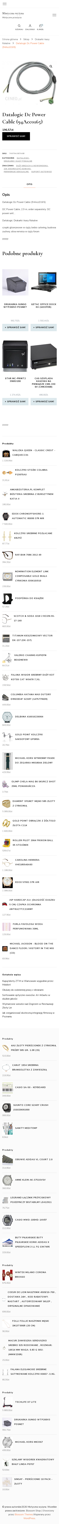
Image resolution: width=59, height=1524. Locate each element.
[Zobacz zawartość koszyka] (40, 26)
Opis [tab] (29, 184)
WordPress (29, 1518)
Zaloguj (30, 29)
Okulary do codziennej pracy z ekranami (22, 990)
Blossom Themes (24, 1514)
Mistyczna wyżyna (13, 13)
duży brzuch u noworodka (32, 165)
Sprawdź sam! (16, 136)
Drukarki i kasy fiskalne (18, 161)
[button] (51, 66)
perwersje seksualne (16, 171)
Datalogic (23, 158)
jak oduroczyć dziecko (17, 169)
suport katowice (41, 171)
